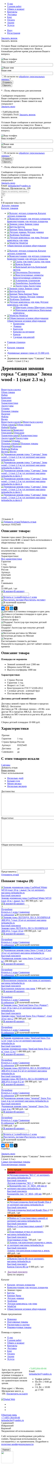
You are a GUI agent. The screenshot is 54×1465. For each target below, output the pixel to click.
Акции (10, 22)
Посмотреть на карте (17, 1393)
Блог (9, 17)
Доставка (12, 14)
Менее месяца (14, 783)
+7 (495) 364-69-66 (10, 1417)
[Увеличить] (27, 459)
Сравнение (24, 912)
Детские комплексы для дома (27, 239)
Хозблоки (25, 235)
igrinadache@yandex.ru (19, 185)
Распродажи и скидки (18, 1324)
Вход (9, 30)
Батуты (21, 226)
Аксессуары (34, 286)
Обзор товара (8, 424)
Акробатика (34, 283)
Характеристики (9, 435)
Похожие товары (9, 443)
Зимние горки (32, 224)
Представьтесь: (8, 871)
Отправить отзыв (10, 874)
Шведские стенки (43, 307)
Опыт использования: (12, 773)
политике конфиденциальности (17, 1444)
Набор (4, 427)
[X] (15, 608)
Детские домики (35, 232)
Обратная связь (9, 1415)
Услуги (10, 25)
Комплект (6, 430)
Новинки (12, 1319)
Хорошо (5, 1450)
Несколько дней (15, 778)
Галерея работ (14, 6)
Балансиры (18, 323)
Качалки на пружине (23, 331)
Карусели (18, 329)
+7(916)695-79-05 (10, 114)
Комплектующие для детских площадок (27, 221)
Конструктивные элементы (27, 277)
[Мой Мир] (11, 608)
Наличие (5, 446)
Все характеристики (11, 559)
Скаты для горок (41, 261)
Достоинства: (8, 791)
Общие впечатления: (11, 844)
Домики (17, 326)
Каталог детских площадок (21, 1284)
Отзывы (5, 441)
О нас (10, 3)
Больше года (13, 781)
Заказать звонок (9, 38)
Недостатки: (7, 818)
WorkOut (23, 243)
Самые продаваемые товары (15, 1162)
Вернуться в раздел (11, 422)
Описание (6, 432)
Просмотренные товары (13, 1164)
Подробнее (6, 909)
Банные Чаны (31, 229)
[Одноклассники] (7, 608)
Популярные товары (17, 1322)
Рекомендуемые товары (19, 1327)
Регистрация (13, 33)
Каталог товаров (10, 205)
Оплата (11, 20)
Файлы (4, 449)
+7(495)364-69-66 (37, 1368)
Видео (4, 451)
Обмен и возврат (15, 9)
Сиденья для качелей (23, 337)
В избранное (7, 914)
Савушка (5, 765)
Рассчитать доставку (35, 599)
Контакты (12, 11)
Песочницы (34, 272)
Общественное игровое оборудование (26, 245)
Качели (27, 264)
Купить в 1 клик (28, 597)
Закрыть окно (8, 106)
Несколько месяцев (17, 786)
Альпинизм (34, 280)
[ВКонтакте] (3, 608)
